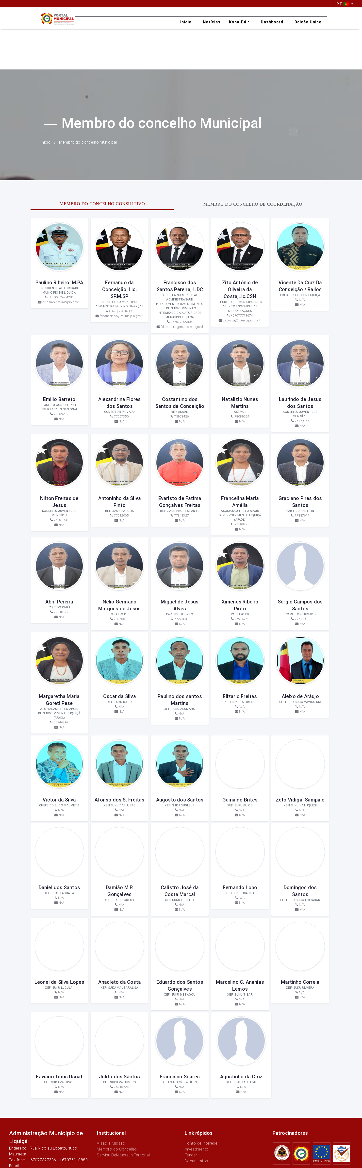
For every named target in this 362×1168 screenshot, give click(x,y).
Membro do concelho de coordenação (252, 204)
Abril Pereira (59, 602)
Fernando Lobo (240, 887)
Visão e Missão (111, 1143)
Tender (191, 1155)
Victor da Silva (59, 800)
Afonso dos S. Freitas (119, 800)
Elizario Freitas (240, 696)
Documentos (196, 1161)
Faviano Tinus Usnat (59, 1077)
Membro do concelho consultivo (102, 203)
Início (46, 142)
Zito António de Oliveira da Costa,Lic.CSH (240, 289)
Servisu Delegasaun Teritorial (123, 1155)
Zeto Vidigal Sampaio (300, 800)
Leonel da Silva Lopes (59, 982)
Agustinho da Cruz (241, 1077)
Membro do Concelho (117, 1149)
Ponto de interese (201, 1143)
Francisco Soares (180, 1077)
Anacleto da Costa (119, 982)
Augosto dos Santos (180, 800)
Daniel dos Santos (59, 887)
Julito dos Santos (119, 1077)
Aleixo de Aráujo (300, 696)
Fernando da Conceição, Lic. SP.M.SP (119, 289)
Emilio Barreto (59, 399)
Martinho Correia (300, 982)
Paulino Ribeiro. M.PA (59, 282)
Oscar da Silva (119, 696)
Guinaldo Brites (240, 800)
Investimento (197, 1149)
